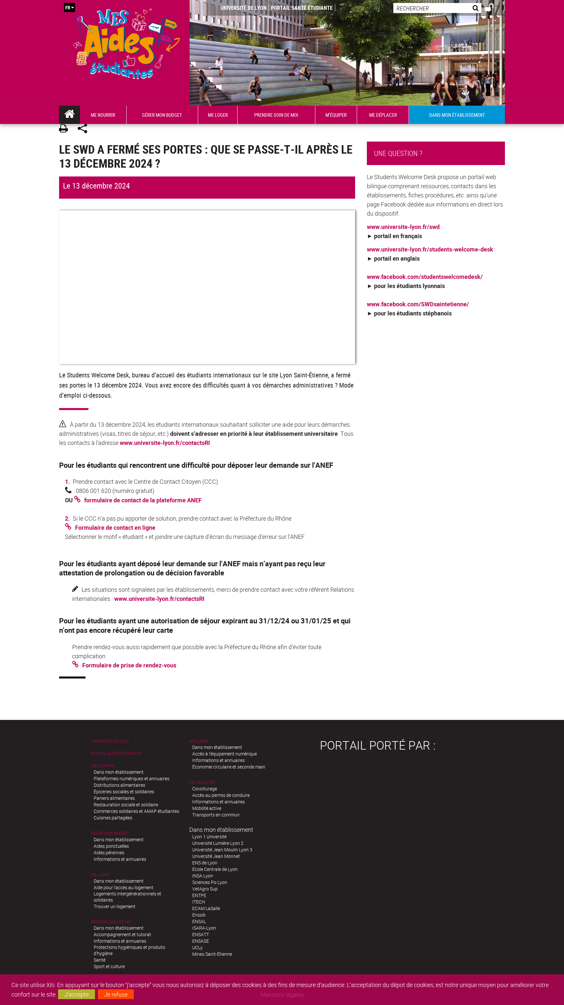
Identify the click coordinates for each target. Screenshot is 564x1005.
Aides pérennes (109, 852)
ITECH (198, 902)
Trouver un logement (114, 906)
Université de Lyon (244, 7)
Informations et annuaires (120, 859)
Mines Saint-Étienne (212, 954)
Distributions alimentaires (119, 785)
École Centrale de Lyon (215, 869)
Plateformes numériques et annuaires (131, 778)
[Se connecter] (493, 8)
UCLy (197, 947)
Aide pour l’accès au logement (123, 887)
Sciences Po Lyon (209, 882)
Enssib (199, 915)
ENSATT (200, 934)
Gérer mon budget (110, 833)
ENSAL (199, 921)
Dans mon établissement (119, 772)
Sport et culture (109, 966)
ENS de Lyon (204, 863)
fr (67, 7)
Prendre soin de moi (111, 922)
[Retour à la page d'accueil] (126, 42)
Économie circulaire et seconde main (228, 767)
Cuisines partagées (113, 818)
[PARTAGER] (85, 129)
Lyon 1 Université (209, 836)
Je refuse (116, 994)
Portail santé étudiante (302, 7)
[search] (437, 8)
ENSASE (200, 941)
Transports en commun (216, 815)
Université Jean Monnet (216, 856)
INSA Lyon (202, 876)
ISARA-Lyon (204, 928)
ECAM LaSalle (206, 908)
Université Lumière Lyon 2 (217, 843)
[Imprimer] (65, 129)
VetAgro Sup (205, 889)
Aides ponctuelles (111, 846)
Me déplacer (202, 782)
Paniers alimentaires (114, 798)
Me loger (100, 874)
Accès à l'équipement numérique (224, 754)
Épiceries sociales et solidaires (124, 791)
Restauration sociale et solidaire (126, 804)
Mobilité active (206, 808)
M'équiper (199, 741)
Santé (99, 960)
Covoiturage (204, 788)
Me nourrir (102, 766)
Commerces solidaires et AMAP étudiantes (136, 811)
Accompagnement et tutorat (122, 934)
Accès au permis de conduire (221, 795)
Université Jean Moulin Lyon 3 (222, 849)
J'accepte (76, 994)
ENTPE (199, 895)
